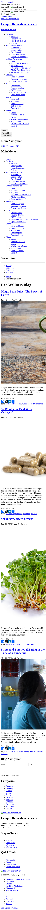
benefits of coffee (36, 404)
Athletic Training (17, 104)
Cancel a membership (19, 57)
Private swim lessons (19, 81)
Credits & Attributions (14, 886)
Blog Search (6, 775)
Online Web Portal (13, 867)
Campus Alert (6, 16)
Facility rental (16, 39)
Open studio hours (18, 95)
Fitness (8, 83)
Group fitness (16, 86)
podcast (33, 751)
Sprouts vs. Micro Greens (17, 518)
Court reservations (18, 54)
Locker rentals (16, 50)
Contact (14, 126)
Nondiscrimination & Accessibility (19, 879)
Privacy (9, 884)
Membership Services (14, 172)
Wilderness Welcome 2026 (21, 68)
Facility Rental (16, 166)
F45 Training (16, 90)
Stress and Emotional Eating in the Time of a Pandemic (23, 651)
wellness (16, 644)
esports (8, 793)
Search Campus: (7, 9)
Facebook (9, 268)
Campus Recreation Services (19, 24)
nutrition (25, 404)
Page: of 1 (16, 764)
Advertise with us (17, 115)
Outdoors (9, 802)
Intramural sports (17, 99)
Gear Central (16, 52)
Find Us (9, 840)
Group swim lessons (18, 79)
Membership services (14, 45)
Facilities (9, 34)
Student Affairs (8, 29)
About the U (11, 888)
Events (14, 117)
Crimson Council (17, 251)
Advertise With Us (18, 242)
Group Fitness (16, 213)
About (8, 110)
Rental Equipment (18, 190)
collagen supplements (14, 514)
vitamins (34, 514)
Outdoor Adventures (14, 59)
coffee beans (16, 404)
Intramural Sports (17, 226)
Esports (9, 791)
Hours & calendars (18, 168)
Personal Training (17, 215)
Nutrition (9, 800)
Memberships (16, 48)
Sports (8, 97)
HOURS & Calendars (19, 41)
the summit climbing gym (20, 72)
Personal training (17, 88)
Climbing (9, 788)
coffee (8, 404)
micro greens (32, 644)
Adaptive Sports (17, 108)
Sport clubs (15, 101)
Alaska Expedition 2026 (20, 70)
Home (13, 61)
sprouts (23, 644)
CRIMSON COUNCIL (20, 124)
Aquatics (9, 74)
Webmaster (10, 845)
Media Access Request (19, 119)
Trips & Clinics (17, 66)
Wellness (9, 808)
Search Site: (5, 4)
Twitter (8, 266)
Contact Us (10, 843)
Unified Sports (16, 233)
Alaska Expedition (18, 197)
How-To (9, 797)
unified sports (16, 106)
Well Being (10, 806)
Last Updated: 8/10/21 (9, 908)
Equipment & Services (19, 63)
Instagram (9, 270)
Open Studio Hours (18, 221)
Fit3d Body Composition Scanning (24, 219)
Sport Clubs (15, 230)
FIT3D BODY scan (18, 92)
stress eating (24, 751)
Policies (14, 43)
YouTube (9, 272)
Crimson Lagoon (17, 77)
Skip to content (7, 2)
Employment (16, 121)
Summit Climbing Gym (20, 199)
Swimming (10, 804)
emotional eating (12, 751)
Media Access (11, 847)
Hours (8, 862)
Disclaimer (10, 881)
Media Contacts (12, 890)
